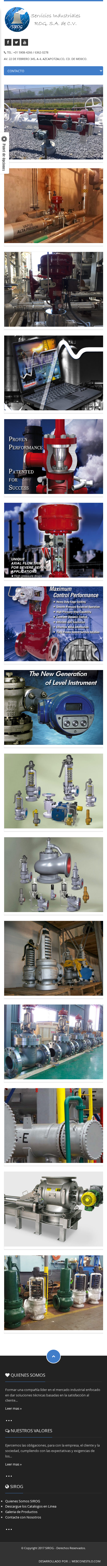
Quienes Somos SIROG (22, 1501)
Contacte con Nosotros (23, 1517)
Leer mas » (13, 1408)
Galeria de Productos (21, 1511)
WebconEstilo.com (86, 1561)
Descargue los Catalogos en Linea (30, 1506)
